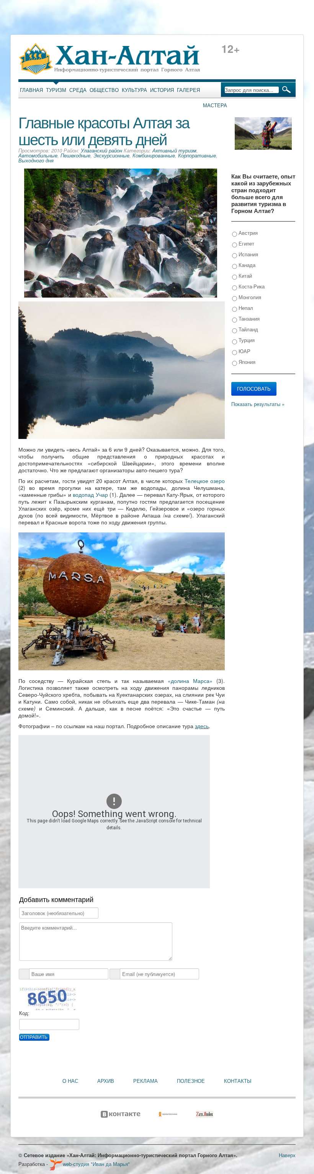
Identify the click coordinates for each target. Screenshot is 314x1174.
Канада (246, 265)
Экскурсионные (111, 155)
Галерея (188, 90)
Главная (31, 90)
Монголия (249, 297)
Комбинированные (153, 155)
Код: (24, 1013)
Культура (134, 90)
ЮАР (243, 351)
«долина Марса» (190, 680)
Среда (78, 90)
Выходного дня (36, 160)
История (162, 90)
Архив (105, 1080)
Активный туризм (174, 150)
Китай (244, 275)
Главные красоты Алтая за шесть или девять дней (103, 130)
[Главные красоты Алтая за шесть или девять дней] (120, 232)
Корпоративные (197, 155)
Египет (245, 243)
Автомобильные (37, 155)
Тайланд (247, 329)
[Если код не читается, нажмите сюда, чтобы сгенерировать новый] (47, 998)
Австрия (247, 232)
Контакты (238, 1080)
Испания (247, 254)
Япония (246, 361)
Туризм (56, 90)
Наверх (287, 1155)
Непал (245, 307)
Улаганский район (101, 150)
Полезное (191, 1080)
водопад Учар (90, 494)
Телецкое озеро (205, 481)
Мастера (215, 105)
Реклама (145, 1080)
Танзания (248, 318)
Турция (246, 340)
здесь (202, 726)
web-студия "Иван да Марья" (96, 1163)
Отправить (33, 1037)
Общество (104, 90)
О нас (70, 1080)
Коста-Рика (251, 286)
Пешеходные (75, 155)
